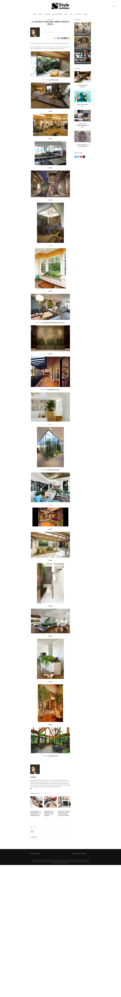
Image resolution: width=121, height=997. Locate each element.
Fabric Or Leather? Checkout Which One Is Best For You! (82, 125)
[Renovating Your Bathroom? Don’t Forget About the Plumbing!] (50, 801)
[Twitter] (31, 788)
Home (35, 14)
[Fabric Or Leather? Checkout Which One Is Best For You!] (82, 115)
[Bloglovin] (84, 156)
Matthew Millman (51, 389)
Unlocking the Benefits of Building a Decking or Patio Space (82, 47)
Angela (41, 32)
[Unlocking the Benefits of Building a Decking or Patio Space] (82, 41)
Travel (66, 14)
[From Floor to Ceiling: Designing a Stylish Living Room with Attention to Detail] (64, 801)
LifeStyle (85, 14)
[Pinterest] (81, 156)
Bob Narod (51, 755)
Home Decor (47, 14)
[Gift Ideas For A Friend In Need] (82, 96)
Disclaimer (37, 853)
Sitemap (84, 853)
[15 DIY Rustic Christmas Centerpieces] (82, 76)
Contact (32, 853)
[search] (113, 6)
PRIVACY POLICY (77, 853)
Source (56, 79)
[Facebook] (30, 788)
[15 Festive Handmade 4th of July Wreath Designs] (82, 136)
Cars (71, 14)
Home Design (50, 19)
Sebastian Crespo (51, 469)
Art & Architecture (57, 14)
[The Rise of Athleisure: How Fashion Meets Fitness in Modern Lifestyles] (82, 56)
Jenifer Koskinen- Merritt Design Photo (51, 322)
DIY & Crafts (78, 14)
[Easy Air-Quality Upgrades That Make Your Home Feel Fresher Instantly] (36, 801)
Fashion (40, 14)
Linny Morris (51, 79)
